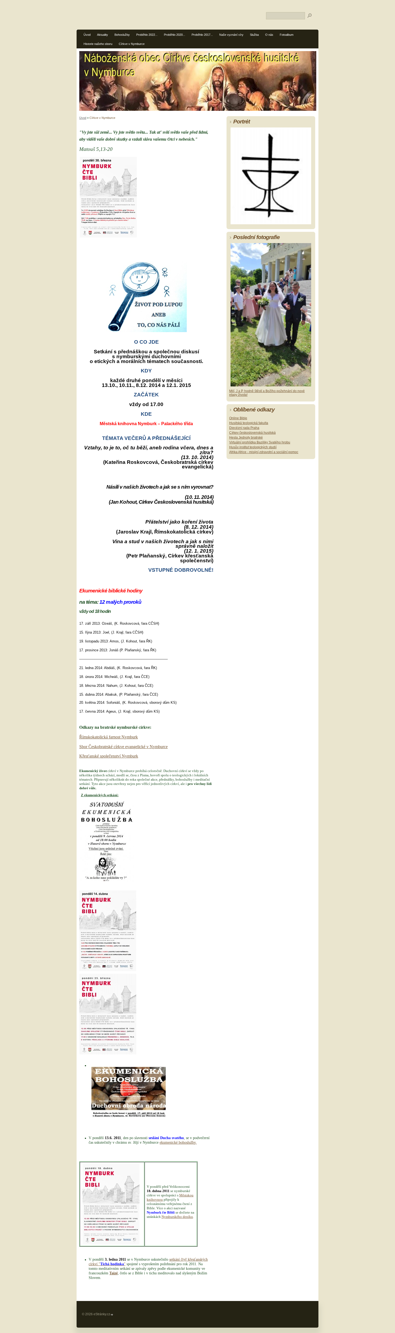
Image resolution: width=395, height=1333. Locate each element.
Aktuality (102, 34)
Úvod (87, 34)
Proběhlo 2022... (146, 34)
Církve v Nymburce (132, 43)
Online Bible (238, 418)
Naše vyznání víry (231, 34)
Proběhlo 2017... (202, 34)
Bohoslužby (122, 34)
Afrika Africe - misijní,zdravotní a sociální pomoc (263, 452)
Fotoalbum (286, 34)
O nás (269, 34)
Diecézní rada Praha (244, 428)
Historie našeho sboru (98, 43)
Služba (254, 34)
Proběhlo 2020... (174, 34)
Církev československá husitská (252, 433)
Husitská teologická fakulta (248, 423)
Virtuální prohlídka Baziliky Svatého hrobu (259, 442)
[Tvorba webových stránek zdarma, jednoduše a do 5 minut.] (112, 1314)
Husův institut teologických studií (252, 447)
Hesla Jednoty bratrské (246, 437)
